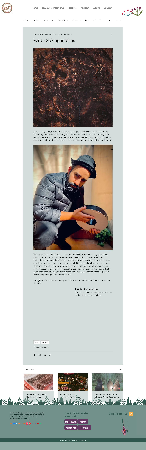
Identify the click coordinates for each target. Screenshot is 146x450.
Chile (36, 342)
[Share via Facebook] (34, 355)
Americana (76, 20)
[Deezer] (35, 423)
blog (27, 419)
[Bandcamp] (32, 423)
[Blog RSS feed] (131, 414)
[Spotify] (40, 423)
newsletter (13, 419)
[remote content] (52, 313)
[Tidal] (22, 423)
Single (46, 347)
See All (121, 369)
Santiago (45, 342)
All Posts (26, 20)
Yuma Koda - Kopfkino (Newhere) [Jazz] (36, 395)
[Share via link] (50, 355)
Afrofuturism (49, 20)
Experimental (90, 20)
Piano (102, 20)
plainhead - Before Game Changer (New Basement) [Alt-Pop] (106, 395)
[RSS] (19, 423)
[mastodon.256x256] (16, 423)
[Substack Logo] (11, 423)
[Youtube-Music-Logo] (30, 423)
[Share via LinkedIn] (45, 355)
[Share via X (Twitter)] (40, 355)
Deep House (63, 20)
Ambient (37, 20)
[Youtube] (38, 423)
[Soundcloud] (24, 423)
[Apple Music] (27, 423)
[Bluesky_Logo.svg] (14, 423)
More (117, 20)
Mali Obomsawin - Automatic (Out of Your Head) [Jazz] (70, 395)
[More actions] (111, 34)
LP (109, 20)
